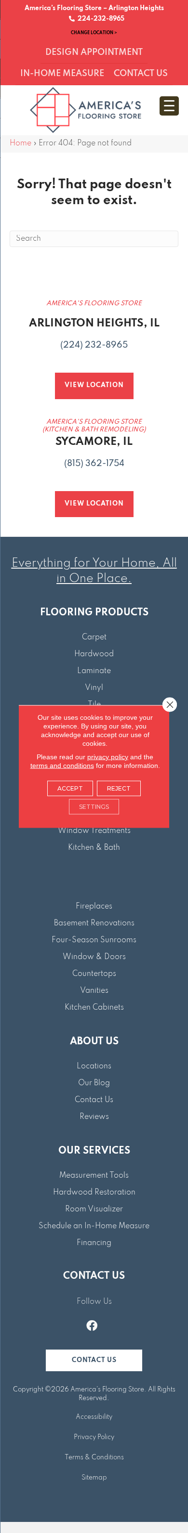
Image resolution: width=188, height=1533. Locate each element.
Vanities (94, 991)
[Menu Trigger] (169, 106)
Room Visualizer (94, 1209)
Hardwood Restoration (94, 1192)
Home (20, 143)
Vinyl (94, 688)
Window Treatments (94, 831)
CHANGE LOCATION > (94, 32)
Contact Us (94, 1100)
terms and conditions (62, 765)
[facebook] (91, 1327)
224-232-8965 (99, 19)
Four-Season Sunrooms (94, 940)
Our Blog (94, 1083)
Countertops (94, 974)
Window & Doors (94, 957)
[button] (94, 1360)
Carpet (94, 637)
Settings (94, 806)
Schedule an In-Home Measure (94, 1226)
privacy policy (107, 757)
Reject (119, 788)
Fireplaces (94, 906)
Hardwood (94, 654)
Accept (70, 788)
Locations (94, 1066)
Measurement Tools (94, 1176)
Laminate (94, 671)
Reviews (94, 1117)
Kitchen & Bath (94, 848)
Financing (94, 1243)
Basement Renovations (94, 923)
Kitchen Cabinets (94, 1008)
